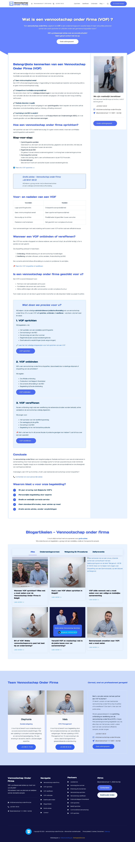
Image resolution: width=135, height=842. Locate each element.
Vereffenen (85, 3)
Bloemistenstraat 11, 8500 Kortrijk (42, 3)
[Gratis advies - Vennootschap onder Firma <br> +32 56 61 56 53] (17, 177)
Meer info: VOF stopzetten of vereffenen (29, 266)
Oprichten (77, 3)
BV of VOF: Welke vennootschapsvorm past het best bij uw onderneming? (29, 643)
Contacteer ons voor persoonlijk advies (28, 477)
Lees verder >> (19, 602)
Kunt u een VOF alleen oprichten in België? (67, 592)
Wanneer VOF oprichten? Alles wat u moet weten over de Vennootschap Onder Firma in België (29, 594)
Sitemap (107, 831)
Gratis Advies (119, 3)
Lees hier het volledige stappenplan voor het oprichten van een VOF (41, 345)
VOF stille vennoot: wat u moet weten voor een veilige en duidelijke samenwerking (104, 593)
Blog (101, 3)
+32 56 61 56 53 (60, 3)
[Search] (107, 3)
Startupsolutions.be (79, 838)
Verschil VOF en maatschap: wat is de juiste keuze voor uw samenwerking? (67, 643)
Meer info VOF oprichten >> (25, 168)
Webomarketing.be (67, 838)
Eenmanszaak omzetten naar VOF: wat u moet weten (104, 642)
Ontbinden (94, 3)
